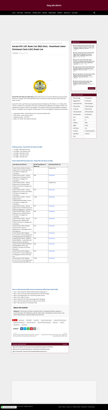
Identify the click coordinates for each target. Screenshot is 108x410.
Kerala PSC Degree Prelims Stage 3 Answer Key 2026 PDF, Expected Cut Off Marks (33, 347)
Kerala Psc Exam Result (46, 320)
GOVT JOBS (20, 13)
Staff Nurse (76, 128)
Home (13, 13)
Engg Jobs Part (76, 101)
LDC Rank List (16, 325)
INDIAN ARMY (52, 13)
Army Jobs (75, 109)
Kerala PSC (36, 320)
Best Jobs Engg (76, 98)
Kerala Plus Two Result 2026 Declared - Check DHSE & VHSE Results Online (32, 349)
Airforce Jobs (76, 106)
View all (65, 344)
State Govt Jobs (77, 114)
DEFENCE (59, 13)
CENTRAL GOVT (36, 13)
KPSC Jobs (55, 322)
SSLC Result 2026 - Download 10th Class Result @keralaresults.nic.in (30, 351)
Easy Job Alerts (54, 5)
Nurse (86, 125)
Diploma (75, 122)
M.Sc (74, 117)
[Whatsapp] (28, 328)
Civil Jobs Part (88, 98)
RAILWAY (44, 13)
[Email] (34, 328)
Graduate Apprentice (90, 131)
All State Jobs (88, 114)
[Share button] (37, 328)
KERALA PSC (67, 13)
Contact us (69, 407)
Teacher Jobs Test (77, 103)
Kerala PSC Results (31, 322)
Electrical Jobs (88, 109)
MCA (74, 120)
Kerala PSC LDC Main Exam (60, 320)
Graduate (75, 131)
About (63, 407)
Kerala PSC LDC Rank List (19, 322)
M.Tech (87, 117)
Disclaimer (84, 407)
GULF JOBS (74, 13)
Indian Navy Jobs (89, 106)
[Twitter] (24, 328)
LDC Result (18, 43)
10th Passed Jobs (89, 111)
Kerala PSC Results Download (44, 322)
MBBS (74, 125)
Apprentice (76, 133)
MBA (86, 122)
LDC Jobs (62, 322)
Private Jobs (88, 101)
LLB (86, 128)
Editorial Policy (76, 407)
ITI (85, 120)
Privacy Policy (91, 407)
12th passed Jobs (77, 111)
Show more (92, 88)
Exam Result (21, 320)
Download (51, 175)
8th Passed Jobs (89, 103)
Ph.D (74, 136)
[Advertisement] (54, 28)
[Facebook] (21, 328)
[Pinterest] (31, 328)
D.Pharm (87, 133)
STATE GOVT (27, 13)
